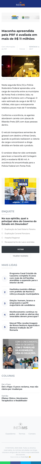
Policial (22, 49)
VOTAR (20, 249)
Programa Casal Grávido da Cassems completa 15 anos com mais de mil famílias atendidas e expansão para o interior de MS (24, 278)
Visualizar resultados (20, 256)
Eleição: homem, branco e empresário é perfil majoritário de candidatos (22, 302)
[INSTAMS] (20, 4)
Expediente (10, 434)
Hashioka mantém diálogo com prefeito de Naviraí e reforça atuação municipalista (24, 291)
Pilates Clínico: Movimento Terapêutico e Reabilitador (15, 399)
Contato (32, 434)
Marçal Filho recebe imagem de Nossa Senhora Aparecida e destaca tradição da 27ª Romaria (24, 326)
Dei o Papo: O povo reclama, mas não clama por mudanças (20, 388)
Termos (22, 434)
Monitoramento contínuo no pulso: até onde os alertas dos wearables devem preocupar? (24, 314)
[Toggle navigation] (3, 3)
